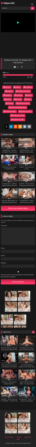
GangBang (29, 87)
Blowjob (18, 87)
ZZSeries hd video (10, 111)
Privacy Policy (9, 437)
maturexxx (19, 95)
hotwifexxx (8, 95)
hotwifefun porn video (24, 91)
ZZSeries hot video (26, 111)
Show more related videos (18, 208)
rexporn (28, 99)
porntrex (8, 99)
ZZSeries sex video (18, 119)
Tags (18, 439)
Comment (4, 225)
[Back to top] (31, 442)
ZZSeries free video (23, 103)
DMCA (19, 437)
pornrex (29, 95)
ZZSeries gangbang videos (18, 107)
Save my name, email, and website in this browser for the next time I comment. (17, 276)
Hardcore (9, 91)
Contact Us (27, 437)
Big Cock (7, 87)
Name (3, 248)
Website (3, 263)
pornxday (18, 99)
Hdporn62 (9, 3)
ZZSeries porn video (18, 115)
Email (3, 255)
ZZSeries (10, 103)
